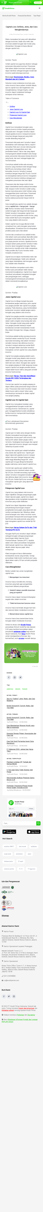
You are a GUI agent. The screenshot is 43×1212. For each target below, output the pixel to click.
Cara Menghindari (16, 120)
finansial (24, 707)
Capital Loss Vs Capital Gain (20, 115)
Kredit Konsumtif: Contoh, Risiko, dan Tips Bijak (20, 737)
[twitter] (20, 697)
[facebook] (9, 697)
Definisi (12, 109)
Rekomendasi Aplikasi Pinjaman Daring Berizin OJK (21, 797)
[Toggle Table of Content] (7, 105)
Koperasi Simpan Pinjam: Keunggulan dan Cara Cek (21, 753)
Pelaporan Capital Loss (18, 117)
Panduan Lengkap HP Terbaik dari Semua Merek (19, 781)
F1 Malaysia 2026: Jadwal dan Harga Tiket (20, 768)
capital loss (10, 707)
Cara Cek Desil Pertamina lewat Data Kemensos (20, 760)
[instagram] (15, 697)
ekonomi (17, 707)
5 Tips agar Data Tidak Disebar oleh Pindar (20, 789)
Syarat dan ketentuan (26, 1028)
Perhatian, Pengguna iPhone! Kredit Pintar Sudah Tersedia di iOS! (20, 805)
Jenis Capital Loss (16, 112)
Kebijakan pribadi (8, 1030)
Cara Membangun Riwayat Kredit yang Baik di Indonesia (21, 745)
